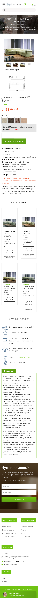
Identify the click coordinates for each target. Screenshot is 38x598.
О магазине (25, 530)
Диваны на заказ (8, 530)
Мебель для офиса (12, 27)
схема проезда (24, 357)
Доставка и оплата (9, 533)
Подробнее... (14, 129)
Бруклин (7, 29)
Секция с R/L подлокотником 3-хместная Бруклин (10, 289)
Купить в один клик (9, 251)
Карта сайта (25, 537)
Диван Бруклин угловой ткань (28, 288)
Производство (26, 533)
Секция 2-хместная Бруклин (26, 233)
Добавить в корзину (14, 141)
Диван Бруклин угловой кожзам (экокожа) (9, 234)
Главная (12, 25)
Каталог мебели (23, 25)
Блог (3, 578)
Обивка (4, 116)
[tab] (9, 371)
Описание (8, 371)
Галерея (4, 581)
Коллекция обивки (9, 537)
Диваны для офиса (28, 27)
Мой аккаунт (6, 527)
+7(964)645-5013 (18, 4)
